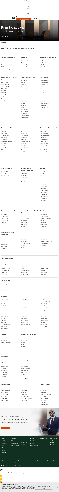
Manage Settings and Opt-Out (25, 460)
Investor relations (5, 448)
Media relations (23, 444)
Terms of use (35, 460)
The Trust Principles (5, 455)
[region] (29, 487)
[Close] (57, 487)
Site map (12, 447)
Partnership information (13, 441)
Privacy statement (43, 460)
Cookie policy (15, 460)
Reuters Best (32, 443)
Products (28, 6)
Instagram (52, 442)
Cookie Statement (5, 490)
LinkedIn (52, 444)
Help (28, 13)
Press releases (4, 452)
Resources (29, 11)
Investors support (24, 442)
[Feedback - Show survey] (0, 471)
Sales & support (23, 440)
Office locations (23, 446)
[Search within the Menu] (13, 18)
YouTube (52, 447)
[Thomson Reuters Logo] (29, 0)
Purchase (28, 8)
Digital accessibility (5, 447)
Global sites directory (15, 445)
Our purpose (4, 450)
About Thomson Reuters (4, 441)
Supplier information (14, 443)
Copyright (51, 460)
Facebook (52, 440)
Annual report (4, 443)
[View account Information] (16, 17)
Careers (3, 445)
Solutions (28, 3)
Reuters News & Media (33, 441)
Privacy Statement (12, 490)
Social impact (4, 454)
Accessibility (15, 462)
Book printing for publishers (43, 442)
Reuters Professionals (34, 445)
